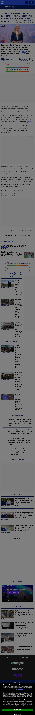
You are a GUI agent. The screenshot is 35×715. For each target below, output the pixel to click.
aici (17, 694)
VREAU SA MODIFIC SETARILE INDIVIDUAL (17, 712)
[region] (17, 699)
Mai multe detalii (20, 689)
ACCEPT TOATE (17, 709)
